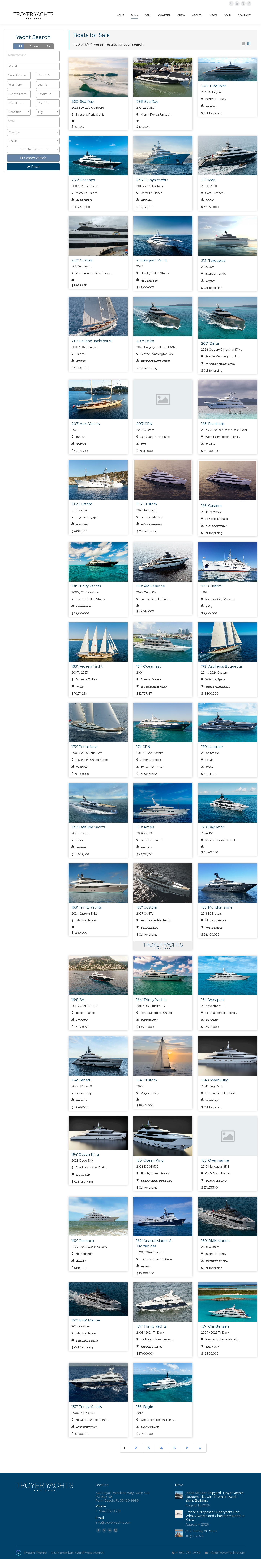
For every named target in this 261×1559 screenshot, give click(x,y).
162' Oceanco (83, 1241)
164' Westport (212, 1000)
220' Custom (82, 260)
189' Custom (211, 586)
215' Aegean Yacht (151, 260)
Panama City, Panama (219, 599)
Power (34, 46)
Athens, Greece (150, 760)
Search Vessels (35, 158)
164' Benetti (81, 1080)
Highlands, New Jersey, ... (157, 1339)
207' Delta (145, 341)
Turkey (80, 437)
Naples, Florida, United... (220, 840)
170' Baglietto (212, 827)
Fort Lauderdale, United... (157, 1013)
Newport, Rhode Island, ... (221, 1339)
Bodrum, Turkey (86, 679)
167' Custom (146, 907)
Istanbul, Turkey (215, 99)
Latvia (208, 760)
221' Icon (208, 180)
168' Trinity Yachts (87, 907)
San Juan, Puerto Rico (155, 437)
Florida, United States (154, 273)
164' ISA (78, 1000)
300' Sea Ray (83, 101)
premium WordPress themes (82, 1553)
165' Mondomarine (217, 907)
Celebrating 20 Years (201, 1531)
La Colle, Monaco (151, 517)
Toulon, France (85, 1013)
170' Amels (145, 827)
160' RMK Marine (215, 1241)
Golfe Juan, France (217, 1173)
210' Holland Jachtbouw (92, 341)
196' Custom (82, 504)
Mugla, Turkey (149, 1093)
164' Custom (146, 1080)
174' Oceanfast (148, 666)
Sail (48, 46)
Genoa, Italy (83, 1093)
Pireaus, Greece (150, 679)
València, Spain (214, 679)
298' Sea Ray (147, 101)
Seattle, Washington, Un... (157, 354)
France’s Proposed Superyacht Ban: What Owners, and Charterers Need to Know (215, 1516)
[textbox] (25, 55)
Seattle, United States (90, 599)
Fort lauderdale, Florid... (155, 599)
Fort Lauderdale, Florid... (156, 920)
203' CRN (144, 424)
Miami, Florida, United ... (156, 114)
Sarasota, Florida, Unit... (90, 114)
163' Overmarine (215, 1160)
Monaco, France (215, 920)
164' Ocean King (215, 1080)
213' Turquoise (213, 261)
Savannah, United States (91, 760)
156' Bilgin (144, 1407)
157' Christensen (215, 1326)
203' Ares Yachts (86, 424)
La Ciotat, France (151, 840)
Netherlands (83, 1253)
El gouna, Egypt (86, 517)
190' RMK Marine (150, 586)
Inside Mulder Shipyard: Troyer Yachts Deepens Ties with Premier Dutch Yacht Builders (214, 1496)
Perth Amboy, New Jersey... (94, 273)
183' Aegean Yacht (87, 666)
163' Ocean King (150, 1160)
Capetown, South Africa (156, 1259)
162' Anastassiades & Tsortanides (154, 1243)
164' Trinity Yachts (151, 1000)
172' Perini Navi (84, 747)
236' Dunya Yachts (152, 180)
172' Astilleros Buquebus (222, 666)
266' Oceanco (83, 180)
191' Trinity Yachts (86, 586)
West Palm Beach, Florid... (222, 437)
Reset (35, 166)
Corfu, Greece (214, 193)
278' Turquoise (214, 86)
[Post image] (179, 1495)
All (20, 46)
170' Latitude (212, 747)
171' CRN (143, 747)
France (80, 354)
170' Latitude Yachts (88, 827)
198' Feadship (212, 424)
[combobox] (33, 56)
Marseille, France (86, 193)
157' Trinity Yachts (151, 1326)
